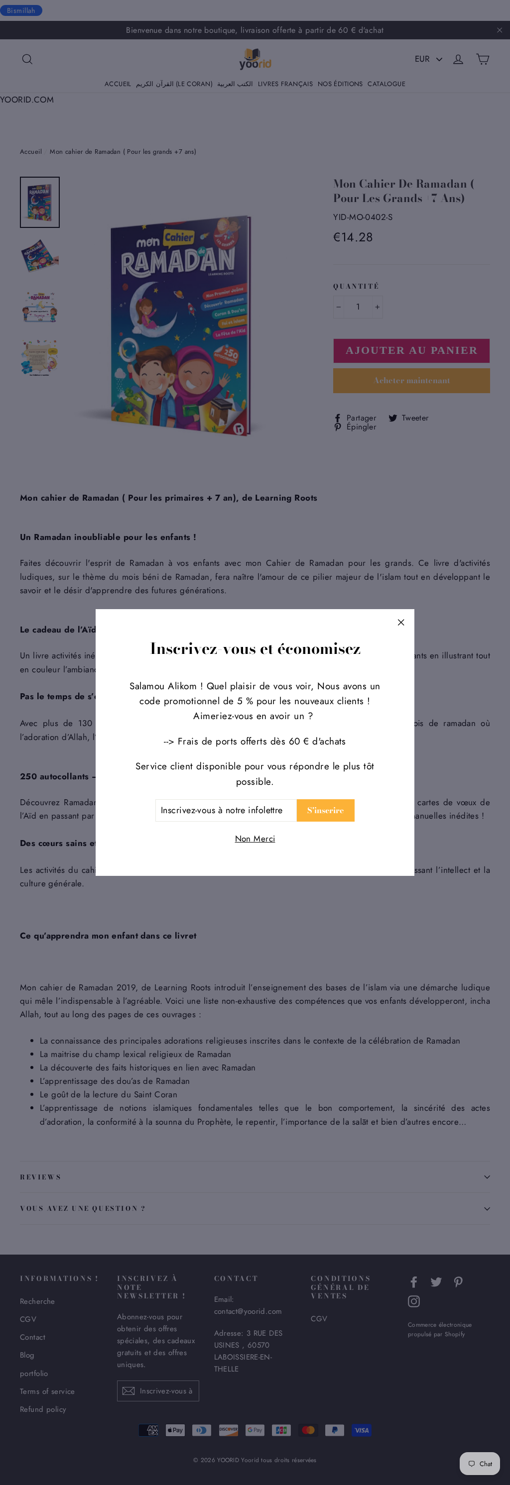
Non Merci (255, 839)
